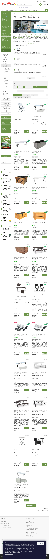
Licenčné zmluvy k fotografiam (32, 528)
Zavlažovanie (6, 105)
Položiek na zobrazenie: (40, 86)
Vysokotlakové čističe (6, 90)
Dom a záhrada (4, 50)
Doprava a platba (29, 525)
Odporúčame (17, 95)
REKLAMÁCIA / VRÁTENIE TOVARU (32, 531)
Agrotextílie (5, 119)
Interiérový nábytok (4, 30)
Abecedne (27, 97)
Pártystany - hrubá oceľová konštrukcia (5, 39)
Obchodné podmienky (30, 522)
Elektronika (6, 113)
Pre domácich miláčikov (5, 27)
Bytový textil (6, 61)
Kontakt (27, 524)
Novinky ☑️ (4, 16)
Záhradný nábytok (5, 66)
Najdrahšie (34, 95)
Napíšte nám (28, 526)
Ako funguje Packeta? (30, 532)
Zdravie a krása (6, 57)
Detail (26, 390)
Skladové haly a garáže (5, 43)
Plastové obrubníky (7, 84)
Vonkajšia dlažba (5, 87)
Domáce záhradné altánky (6, 47)
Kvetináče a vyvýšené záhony (6, 77)
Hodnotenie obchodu (11, 10)
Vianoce (4, 131)
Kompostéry (6, 96)
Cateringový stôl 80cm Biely (27, 72)
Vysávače (5, 101)
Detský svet (4, 117)
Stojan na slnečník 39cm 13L (27, 52)
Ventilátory (5, 125)
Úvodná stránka (2, 10)
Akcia (17, 85)
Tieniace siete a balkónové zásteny (6, 54)
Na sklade (18, 83)
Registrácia (45, 1)
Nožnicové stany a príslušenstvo (5, 34)
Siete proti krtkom (5, 111)
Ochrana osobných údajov (31, 529)
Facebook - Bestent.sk (6, 527)
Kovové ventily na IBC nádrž (6, 99)
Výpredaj (4, 13)
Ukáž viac (30, 78)
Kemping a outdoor (4, 123)
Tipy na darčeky (4, 129)
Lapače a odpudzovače (6, 108)
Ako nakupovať (29, 521)
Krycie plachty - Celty (5, 23)
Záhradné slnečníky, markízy (6, 72)
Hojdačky (5, 59)
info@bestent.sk (5, 521)
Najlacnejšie (26, 95)
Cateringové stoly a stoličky (7, 69)
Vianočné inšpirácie (29, 536)
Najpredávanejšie (18, 97)
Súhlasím (40, 543)
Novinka (21, 85)
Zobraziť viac (31, 43)
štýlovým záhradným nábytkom (34, 35)
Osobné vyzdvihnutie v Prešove (28, 10)
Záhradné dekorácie (6, 81)
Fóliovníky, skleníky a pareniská (4, 19)
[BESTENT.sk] (9, 4)
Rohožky (5, 63)
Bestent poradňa (29, 535)
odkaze (18, 552)
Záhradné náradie (5, 94)
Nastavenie (9, 556)
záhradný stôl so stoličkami (34, 36)
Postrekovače (6, 103)
